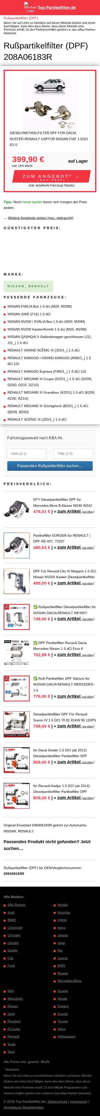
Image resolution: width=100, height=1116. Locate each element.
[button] (51, 176)
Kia (60, 950)
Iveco (62, 928)
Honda (63, 905)
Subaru (63, 1006)
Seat (11, 1052)
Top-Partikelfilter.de (57, 7)
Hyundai (64, 912)
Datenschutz (57, 1101)
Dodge (13, 950)
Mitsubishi (15, 998)
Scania (63, 991)
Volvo (62, 1029)
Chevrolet (15, 928)
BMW (12, 920)
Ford (11, 965)
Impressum (78, 1101)
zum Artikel (75, 511)
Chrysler (14, 935)
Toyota (63, 1021)
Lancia (63, 958)
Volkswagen (67, 1036)
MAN (61, 965)
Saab (12, 1044)
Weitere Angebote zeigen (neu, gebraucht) (40, 218)
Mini (11, 991)
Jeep (61, 943)
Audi (11, 912)
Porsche (14, 1029)
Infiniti (62, 920)
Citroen (13, 943)
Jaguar (63, 935)
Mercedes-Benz (70, 981)
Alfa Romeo (16, 905)
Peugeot (14, 1021)
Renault (13, 1036)
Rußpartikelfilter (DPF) (21, 18)
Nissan (13, 1006)
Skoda (62, 998)
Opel (11, 1014)
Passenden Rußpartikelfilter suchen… (50, 466)
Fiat (10, 958)
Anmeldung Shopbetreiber (24, 1107)
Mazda (63, 973)
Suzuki (63, 1014)
